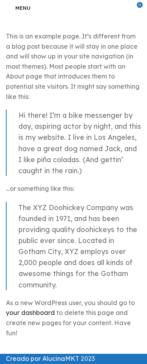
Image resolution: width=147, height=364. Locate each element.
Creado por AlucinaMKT (42, 358)
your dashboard (30, 312)
